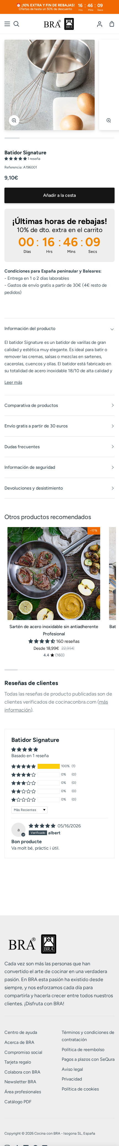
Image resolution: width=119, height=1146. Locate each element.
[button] (16, 159)
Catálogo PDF (18, 1101)
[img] (42, 825)
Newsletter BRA (20, 1081)
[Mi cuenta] (99, 24)
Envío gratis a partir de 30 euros (36, 426)
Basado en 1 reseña (30, 755)
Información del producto (29, 328)
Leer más (13, 382)
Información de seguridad (29, 467)
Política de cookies (80, 1089)
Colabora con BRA (22, 1072)
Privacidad (72, 1079)
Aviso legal (72, 1069)
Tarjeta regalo (17, 1062)
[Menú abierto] (7, 24)
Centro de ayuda (20, 1032)
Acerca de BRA (19, 1042)
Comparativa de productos (31, 405)
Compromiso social (23, 1052)
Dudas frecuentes (22, 446)
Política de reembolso (83, 1049)
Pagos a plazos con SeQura (88, 1059)
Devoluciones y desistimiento (33, 488)
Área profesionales (22, 1091)
